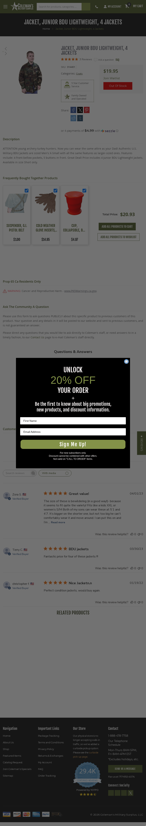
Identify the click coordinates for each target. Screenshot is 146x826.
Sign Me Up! (73, 444)
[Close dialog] (126, 361)
